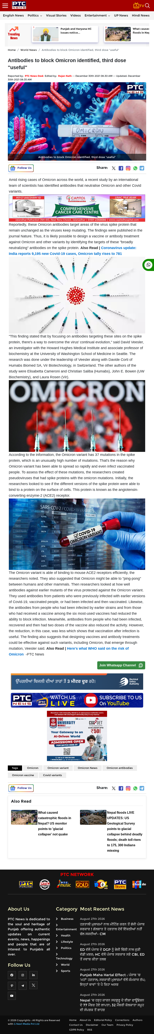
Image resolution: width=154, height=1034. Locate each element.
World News (28, 49)
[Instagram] (128, 168)
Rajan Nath (65, 75)
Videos (75, 15)
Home (12, 49)
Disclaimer (92, 1024)
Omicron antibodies (120, 767)
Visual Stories (56, 15)
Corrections (122, 1020)
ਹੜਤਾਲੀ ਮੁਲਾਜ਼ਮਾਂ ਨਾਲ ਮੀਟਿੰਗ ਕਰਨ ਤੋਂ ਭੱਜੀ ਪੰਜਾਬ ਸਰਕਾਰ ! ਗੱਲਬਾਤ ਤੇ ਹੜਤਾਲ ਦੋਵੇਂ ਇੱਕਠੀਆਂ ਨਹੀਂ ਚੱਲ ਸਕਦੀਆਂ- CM (112, 929)
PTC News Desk (34, 75)
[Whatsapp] (135, 168)
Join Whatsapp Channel (117, 665)
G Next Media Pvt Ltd (26, 1023)
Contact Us (76, 1024)
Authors (137, 1020)
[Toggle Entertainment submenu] (109, 15)
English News (13, 15)
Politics (33, 15)
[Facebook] (121, 168)
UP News (121, 15)
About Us (85, 1020)
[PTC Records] (45, 884)
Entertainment (96, 15)
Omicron (32, 767)
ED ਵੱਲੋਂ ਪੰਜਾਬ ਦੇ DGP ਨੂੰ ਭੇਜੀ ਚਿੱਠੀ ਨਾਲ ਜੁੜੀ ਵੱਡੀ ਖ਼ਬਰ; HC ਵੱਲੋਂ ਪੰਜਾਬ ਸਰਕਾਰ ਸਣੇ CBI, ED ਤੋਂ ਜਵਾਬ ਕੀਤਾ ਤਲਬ (112, 954)
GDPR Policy (76, 1029)
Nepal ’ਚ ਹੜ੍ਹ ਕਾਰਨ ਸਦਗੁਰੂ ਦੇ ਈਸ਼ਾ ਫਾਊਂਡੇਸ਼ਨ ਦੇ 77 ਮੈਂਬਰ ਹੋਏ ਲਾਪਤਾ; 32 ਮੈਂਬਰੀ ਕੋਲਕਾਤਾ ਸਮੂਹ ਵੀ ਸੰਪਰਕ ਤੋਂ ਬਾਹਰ (112, 1005)
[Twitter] (114, 169)
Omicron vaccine (23, 775)
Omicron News (87, 767)
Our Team (107, 1024)
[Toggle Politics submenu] (41, 15)
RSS (89, 1029)
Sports (65, 971)
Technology (64, 958)
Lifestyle (67, 942)
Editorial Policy (103, 1020)
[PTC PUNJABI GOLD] (82, 884)
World (65, 964)
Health (65, 935)
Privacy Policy (125, 1024)
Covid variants (52, 775)
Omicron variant (58, 767)
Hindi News (141, 15)
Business (67, 919)
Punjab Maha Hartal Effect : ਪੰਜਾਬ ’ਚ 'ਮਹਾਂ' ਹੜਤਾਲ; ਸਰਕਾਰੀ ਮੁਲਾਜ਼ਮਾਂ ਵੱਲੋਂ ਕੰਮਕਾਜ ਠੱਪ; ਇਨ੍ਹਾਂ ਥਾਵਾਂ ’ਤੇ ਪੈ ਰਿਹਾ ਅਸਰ (112, 980)
